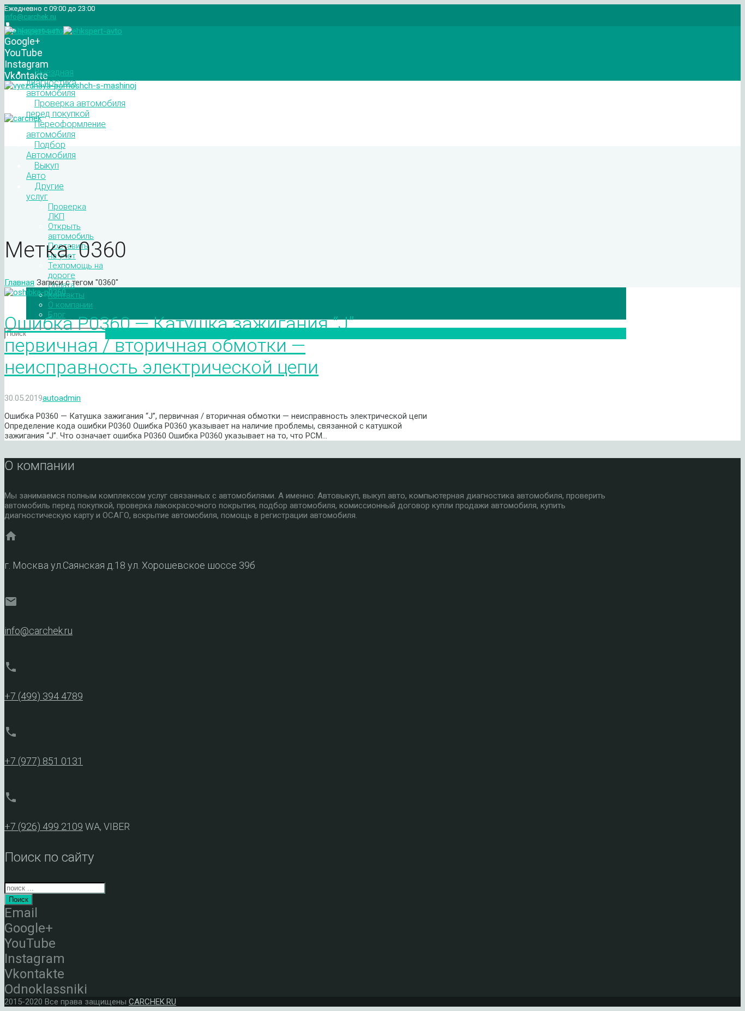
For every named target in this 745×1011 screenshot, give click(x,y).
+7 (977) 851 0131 (43, 761)
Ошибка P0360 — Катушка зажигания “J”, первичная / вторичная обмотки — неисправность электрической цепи (181, 345)
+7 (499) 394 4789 (43, 696)
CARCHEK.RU (152, 1002)
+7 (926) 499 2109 (43, 826)
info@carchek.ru (30, 17)
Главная (19, 282)
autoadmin (62, 398)
